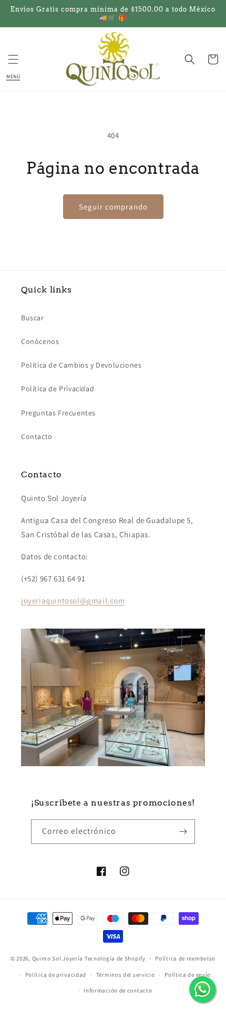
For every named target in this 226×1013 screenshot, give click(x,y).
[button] (13, 59)
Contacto (37, 436)
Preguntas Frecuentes (58, 412)
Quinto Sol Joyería (58, 958)
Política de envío (188, 974)
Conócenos (40, 341)
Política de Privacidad (57, 388)
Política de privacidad (55, 974)
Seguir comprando (113, 207)
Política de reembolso (185, 958)
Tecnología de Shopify (115, 958)
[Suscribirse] (182, 831)
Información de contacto (118, 990)
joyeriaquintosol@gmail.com (73, 600)
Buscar (32, 317)
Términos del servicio (125, 974)
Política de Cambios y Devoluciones (81, 365)
